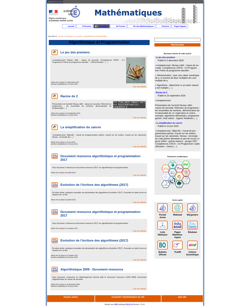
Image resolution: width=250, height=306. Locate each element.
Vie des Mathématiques (143, 26)
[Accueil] (125, 23)
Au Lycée (78, 36)
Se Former (120, 26)
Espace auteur (71, 297)
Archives (165, 26)
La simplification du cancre (169, 123)
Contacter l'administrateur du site (128, 297)
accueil (70, 26)
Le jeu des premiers (165, 57)
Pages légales (180, 26)
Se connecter (57, 2)
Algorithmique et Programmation (95, 36)
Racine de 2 (161, 92)
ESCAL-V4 (129, 304)
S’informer (86, 26)
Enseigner (103, 26)
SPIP (116, 304)
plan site (182, 297)
